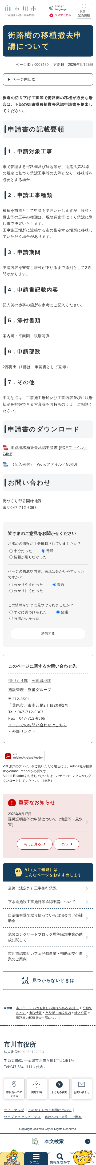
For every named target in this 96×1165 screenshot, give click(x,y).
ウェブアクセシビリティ (22, 1117)
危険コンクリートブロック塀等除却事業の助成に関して (45, 937)
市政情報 (35, 1013)
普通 (49, 551)
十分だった (23, 551)
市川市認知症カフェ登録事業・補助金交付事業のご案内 (45, 956)
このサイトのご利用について (50, 1110)
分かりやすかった (28, 585)
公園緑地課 (41, 680)
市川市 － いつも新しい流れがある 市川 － (47, 1008)
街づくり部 (18, 680)
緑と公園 (80, 1013)
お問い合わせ (82, 1092)
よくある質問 (59, 1092)
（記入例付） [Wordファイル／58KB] (44, 464)
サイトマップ (14, 1110)
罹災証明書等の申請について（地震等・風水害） (45, 822)
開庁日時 (36, 1092)
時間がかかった (26, 618)
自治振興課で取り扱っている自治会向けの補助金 (45, 918)
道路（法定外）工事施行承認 (32, 888)
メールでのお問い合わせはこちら (37, 725)
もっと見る (32, 844)
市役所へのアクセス (14, 1094)
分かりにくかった (28, 591)
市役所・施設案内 (58, 1013)
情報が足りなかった (30, 557)
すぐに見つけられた (30, 612)
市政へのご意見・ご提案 (63, 1117)
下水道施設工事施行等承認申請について (41, 902)
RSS (64, 844)
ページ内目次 (24, 79)
